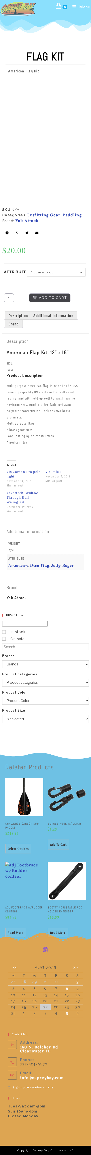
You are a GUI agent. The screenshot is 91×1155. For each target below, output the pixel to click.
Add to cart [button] (58, 844)
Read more (15, 932)
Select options (18, 849)
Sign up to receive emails (33, 1087)
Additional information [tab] (53, 315)
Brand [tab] (13, 323)
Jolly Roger (62, 565)
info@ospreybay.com (42, 1077)
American (18, 565)
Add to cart (53, 298)
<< (15, 967)
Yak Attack (26, 220)
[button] (7, 233)
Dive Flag (39, 565)
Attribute (15, 272)
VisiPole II (54, 472)
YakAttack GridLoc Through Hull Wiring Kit (22, 497)
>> (75, 967)
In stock (17, 632)
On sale (17, 639)
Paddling (72, 214)
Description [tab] (18, 315)
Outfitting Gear (44, 214)
